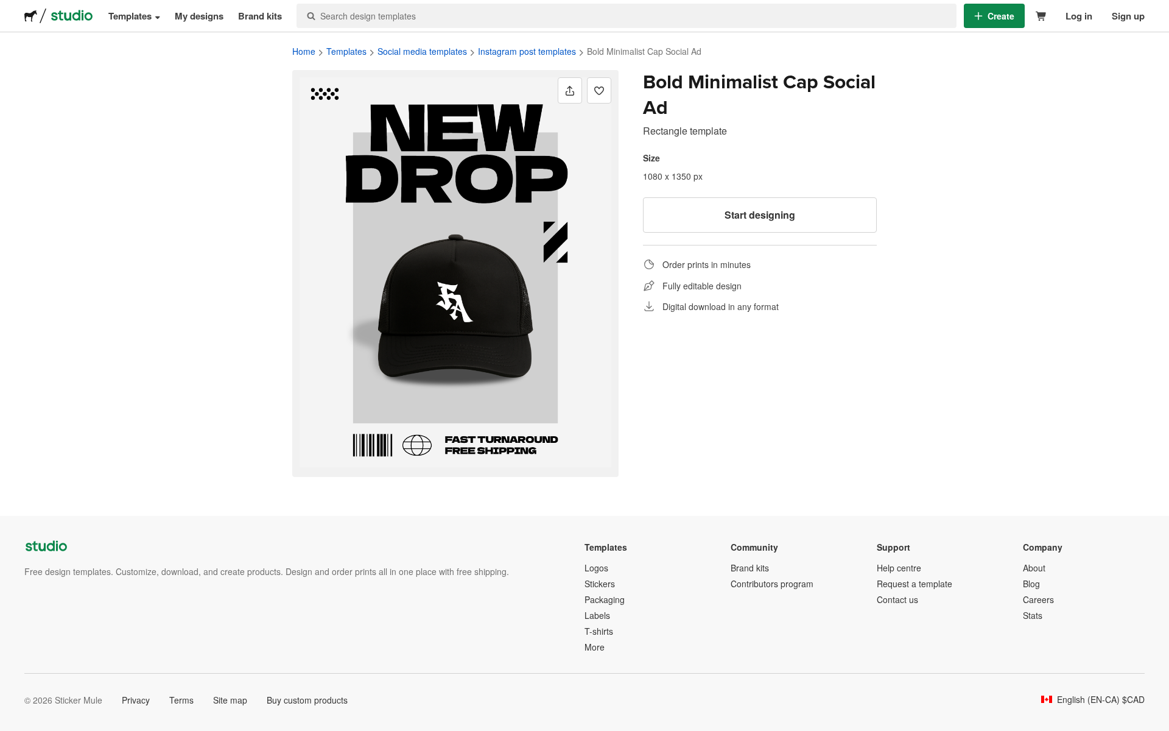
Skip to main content (9, 9)
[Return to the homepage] (30, 16)
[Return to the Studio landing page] (72, 16)
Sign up (1128, 16)
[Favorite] (599, 90)
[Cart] (1041, 16)
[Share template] (570, 90)
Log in (1078, 16)
